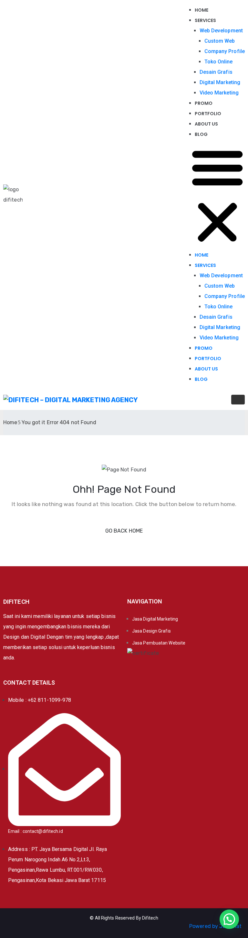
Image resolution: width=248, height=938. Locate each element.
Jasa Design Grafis (151, 631)
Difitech (150, 918)
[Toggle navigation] (238, 399)
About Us (206, 124)
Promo (204, 103)
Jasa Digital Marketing (155, 619)
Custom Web (219, 41)
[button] (217, 194)
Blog (201, 134)
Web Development (221, 31)
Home (201, 10)
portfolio (208, 113)
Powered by (215, 926)
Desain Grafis (216, 72)
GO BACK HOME (124, 531)
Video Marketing (219, 93)
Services (205, 20)
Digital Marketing (220, 82)
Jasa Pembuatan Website (158, 643)
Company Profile (224, 51)
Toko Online (218, 62)
